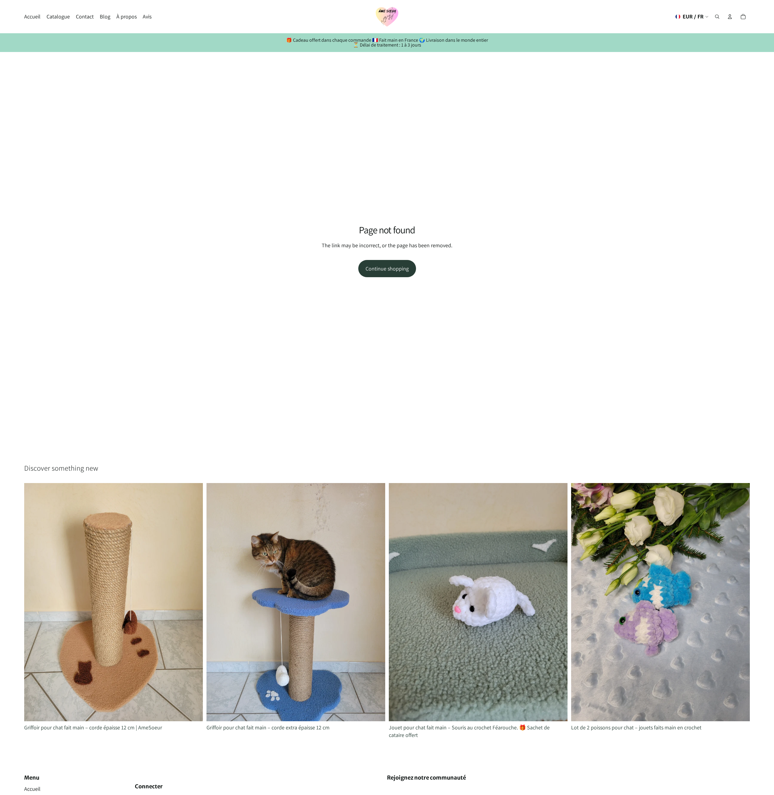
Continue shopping (387, 268)
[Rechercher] (717, 16)
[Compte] (730, 16)
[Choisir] (558, 711)
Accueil (32, 788)
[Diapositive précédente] (33, 602)
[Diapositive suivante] (194, 602)
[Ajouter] (193, 711)
